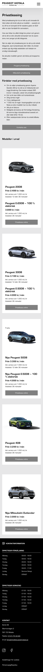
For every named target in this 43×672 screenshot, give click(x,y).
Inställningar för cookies (10, 660)
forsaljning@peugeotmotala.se (17, 639)
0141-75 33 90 (14, 636)
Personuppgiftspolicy (9, 665)
